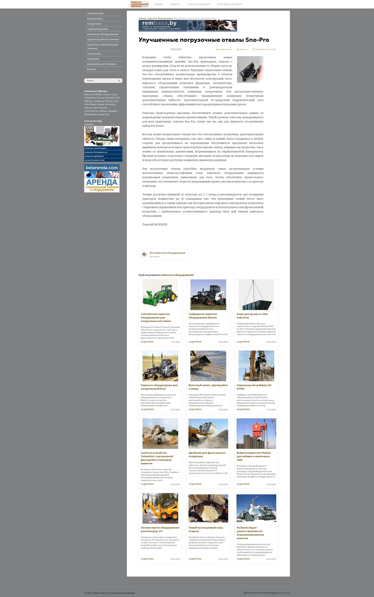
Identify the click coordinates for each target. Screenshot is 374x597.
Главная (158, 4)
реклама (89, 124)
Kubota (88, 107)
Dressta (110, 97)
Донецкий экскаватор (96, 114)
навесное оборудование (160, 18)
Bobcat (88, 94)
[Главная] (139, 4)
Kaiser (100, 104)
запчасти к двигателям (94, 160)
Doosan (101, 97)
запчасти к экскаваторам (95, 148)
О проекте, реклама (198, 4)
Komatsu (110, 104)
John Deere (90, 104)
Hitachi (109, 101)
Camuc (106, 94)
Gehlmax (99, 101)
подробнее (147, 341)
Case (114, 94)
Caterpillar (90, 97)
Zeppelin (112, 111)
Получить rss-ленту (230, 4)
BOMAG (97, 94)
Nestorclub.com (283, 593)
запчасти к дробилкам (94, 156)
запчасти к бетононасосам (96, 152)
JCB (116, 101)
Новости (175, 4)
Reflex (103, 111)
